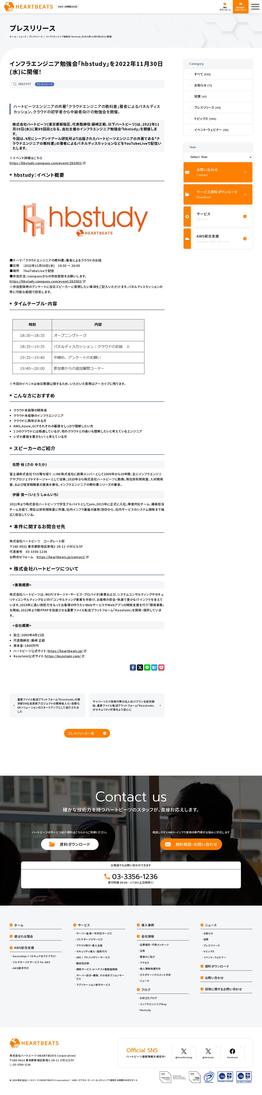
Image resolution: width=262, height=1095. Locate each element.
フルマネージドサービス (89, 939)
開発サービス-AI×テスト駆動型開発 (97, 969)
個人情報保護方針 (150, 968)
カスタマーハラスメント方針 (155, 975)
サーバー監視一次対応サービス (94, 933)
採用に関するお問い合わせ (223, 989)
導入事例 (147, 925)
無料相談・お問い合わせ (196, 844)
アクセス (144, 962)
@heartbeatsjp (183, 1057)
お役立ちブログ (148, 998)
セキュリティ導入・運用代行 (91, 951)
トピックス (209, 951)
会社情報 (147, 936)
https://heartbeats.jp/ (65, 651)
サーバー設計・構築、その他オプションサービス (100, 977)
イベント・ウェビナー (215, 957)
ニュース (144, 980)
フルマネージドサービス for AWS (31, 962)
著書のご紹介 (147, 957)
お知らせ (208, 933)
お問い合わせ (214, 977)
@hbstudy (208, 1057)
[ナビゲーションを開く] (255, 6)
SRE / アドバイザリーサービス (93, 957)
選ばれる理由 (23, 936)
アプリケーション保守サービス (93, 984)
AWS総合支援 (24, 947)
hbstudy (145, 1010)
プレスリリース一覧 (81, 733)
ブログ (145, 989)
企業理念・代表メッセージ (154, 944)
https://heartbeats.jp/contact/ (61, 557)
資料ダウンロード (75, 844)
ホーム (18, 925)
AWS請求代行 (21, 968)
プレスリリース (44, 84)
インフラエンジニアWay (153, 1004)
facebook (232, 1057)
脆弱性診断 (82, 963)
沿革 (142, 951)
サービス (84, 925)
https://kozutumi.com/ (63, 656)
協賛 (206, 939)
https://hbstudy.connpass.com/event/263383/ (46, 163)
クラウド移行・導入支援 (89, 945)
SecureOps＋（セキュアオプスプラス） (34, 956)
